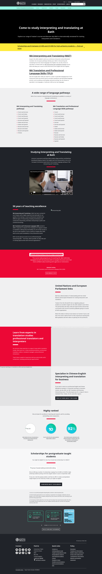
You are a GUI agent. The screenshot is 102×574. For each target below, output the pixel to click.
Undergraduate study (57, 551)
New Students (77, 1)
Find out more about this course (66, 398)
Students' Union (56, 560)
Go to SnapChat (29, 550)
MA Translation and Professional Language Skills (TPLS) (46, 72)
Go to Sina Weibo (23, 553)
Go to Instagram (23, 550)
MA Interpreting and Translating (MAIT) (50, 55)
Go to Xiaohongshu (29, 553)
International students (58, 556)
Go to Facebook (17, 550)
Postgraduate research (58, 554)
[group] (35, 516)
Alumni (84, 1)
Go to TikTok (17, 553)
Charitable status (19, 570)
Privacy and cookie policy (76, 554)
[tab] (44, 525)
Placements (63, 8)
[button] (41, 525)
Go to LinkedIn (26, 550)
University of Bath (21, 3)
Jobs (53, 565)
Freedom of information (76, 551)
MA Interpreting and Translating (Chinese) (55, 64)
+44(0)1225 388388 (38, 558)
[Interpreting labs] (70, 223)
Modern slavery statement (77, 552)
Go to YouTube (26, 553)
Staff (64, 1)
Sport (54, 4)
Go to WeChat (20, 553)
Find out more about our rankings (51, 529)
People (56, 8)
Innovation (47, 4)
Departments (61, 4)
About (68, 4)
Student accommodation (58, 562)
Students (70, 1)
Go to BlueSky (20, 550)
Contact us (55, 549)
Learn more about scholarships (51, 484)
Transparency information (77, 556)
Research (40, 4)
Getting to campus (40, 560)
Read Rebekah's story (51, 273)
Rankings (69, 8)
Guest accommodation (58, 563)
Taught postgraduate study (59, 552)
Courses (34, 4)
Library (54, 558)
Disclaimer (73, 549)
